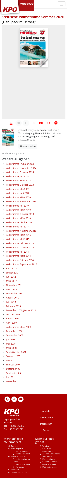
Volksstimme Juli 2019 (17, 205)
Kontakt (46, 411)
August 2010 (12, 297)
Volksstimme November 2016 (21, 230)
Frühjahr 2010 (13, 306)
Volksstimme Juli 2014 (17, 251)
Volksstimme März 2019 (18, 209)
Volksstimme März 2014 (18, 255)
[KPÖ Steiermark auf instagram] (14, 398)
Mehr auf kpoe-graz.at (45, 440)
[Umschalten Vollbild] (48, 123)
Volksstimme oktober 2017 (19, 222)
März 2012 (11, 280)
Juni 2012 (11, 276)
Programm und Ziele (19, 472)
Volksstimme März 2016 (18, 234)
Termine (14, 446)
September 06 (13, 373)
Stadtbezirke (47, 456)
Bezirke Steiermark (22, 454)
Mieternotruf (47, 451)
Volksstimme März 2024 (18, 180)
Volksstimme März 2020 (18, 197)
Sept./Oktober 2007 (16, 352)
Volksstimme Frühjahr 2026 (20, 163)
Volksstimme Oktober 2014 (20, 247)
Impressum (46, 423)
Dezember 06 (13, 368)
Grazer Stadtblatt (49, 464)
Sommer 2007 (13, 356)
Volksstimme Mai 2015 (17, 239)
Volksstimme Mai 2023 (17, 188)
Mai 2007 (11, 360)
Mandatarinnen (21, 451)
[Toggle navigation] (61, 4)
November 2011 (14, 285)
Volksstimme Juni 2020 (17, 193)
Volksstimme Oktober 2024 (20, 172)
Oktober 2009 (13, 314)
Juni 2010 (11, 301)
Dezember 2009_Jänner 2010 (21, 310)
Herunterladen (28, 146)
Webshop (15, 469)
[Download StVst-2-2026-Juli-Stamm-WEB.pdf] (11, 123)
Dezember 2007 (14, 381)
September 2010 (14, 293)
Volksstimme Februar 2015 (20, 243)
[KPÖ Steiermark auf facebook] (7, 398)
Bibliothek (19, 467)
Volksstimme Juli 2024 (17, 176)
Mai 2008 (11, 343)
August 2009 (12, 318)
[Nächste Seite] (33, 123)
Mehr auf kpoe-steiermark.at (14, 440)
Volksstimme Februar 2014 (20, 260)
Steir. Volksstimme (22, 464)
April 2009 (11, 322)
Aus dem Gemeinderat (51, 454)
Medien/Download (18, 456)
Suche (46, 430)
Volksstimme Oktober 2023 (20, 184)
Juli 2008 (10, 339)
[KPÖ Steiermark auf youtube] (20, 398)
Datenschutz (46, 417)
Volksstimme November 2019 (21, 201)
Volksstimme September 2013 (21, 264)
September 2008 (14, 335)
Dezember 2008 (14, 331)
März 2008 (11, 347)
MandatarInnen (48, 459)
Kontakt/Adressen (49, 462)
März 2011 (11, 289)
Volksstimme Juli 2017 (17, 226)
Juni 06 (9, 377)
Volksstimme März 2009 (18, 326)
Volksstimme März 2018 (18, 218)
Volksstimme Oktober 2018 (20, 213)
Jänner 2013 (12, 272)
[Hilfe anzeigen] (56, 123)
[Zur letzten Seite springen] (41, 123)
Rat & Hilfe (46, 448)
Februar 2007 (13, 364)
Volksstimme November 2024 (21, 168)
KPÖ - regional (17, 448)
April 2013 (11, 268)
